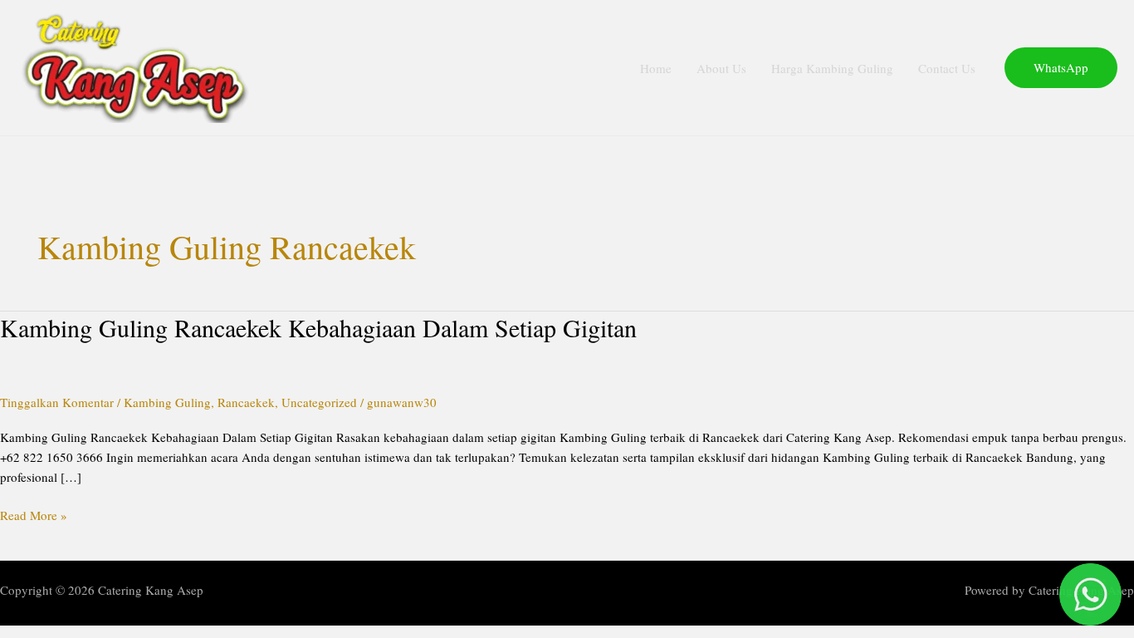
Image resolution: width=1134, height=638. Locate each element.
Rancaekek (246, 402)
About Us (721, 68)
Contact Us (946, 68)
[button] (1060, 67)
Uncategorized (319, 402)
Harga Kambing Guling (832, 68)
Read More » (33, 514)
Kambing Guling (167, 402)
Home (656, 68)
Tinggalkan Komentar (57, 402)
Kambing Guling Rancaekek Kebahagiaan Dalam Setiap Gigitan (318, 327)
